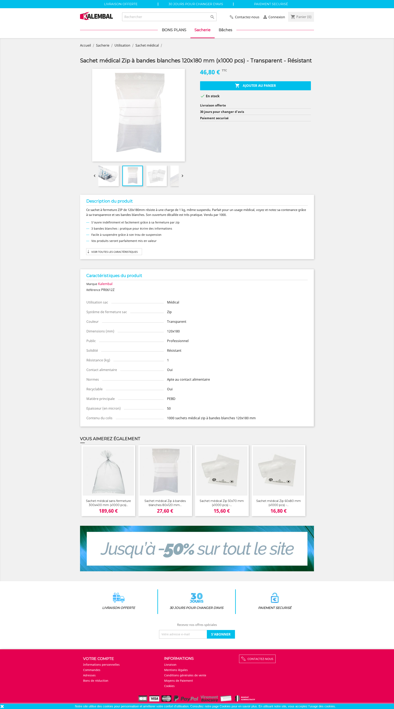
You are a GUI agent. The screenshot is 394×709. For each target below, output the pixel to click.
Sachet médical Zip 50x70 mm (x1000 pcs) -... (222, 503)
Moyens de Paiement (178, 681)
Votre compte (98, 659)
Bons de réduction (95, 681)
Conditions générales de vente (185, 675)
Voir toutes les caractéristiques (114, 252)
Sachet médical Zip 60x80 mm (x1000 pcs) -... (278, 503)
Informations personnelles (101, 665)
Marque (91, 284)
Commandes (91, 670)
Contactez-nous (247, 17)
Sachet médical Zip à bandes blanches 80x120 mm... (165, 503)
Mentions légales (176, 670)
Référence (93, 290)
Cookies (225, 706)
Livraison (170, 665)
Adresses (89, 675)
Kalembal (105, 284)
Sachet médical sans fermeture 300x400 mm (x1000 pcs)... (108, 503)
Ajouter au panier (255, 85)
